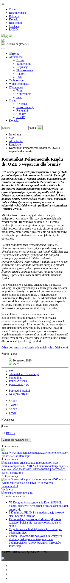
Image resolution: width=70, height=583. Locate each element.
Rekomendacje (18, 12)
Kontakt (13, 19)
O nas (12, 9)
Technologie (16, 80)
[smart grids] (14, 53)
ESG (19, 77)
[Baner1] (35, 472)
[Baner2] (35, 486)
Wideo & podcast (19, 83)
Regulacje (22, 67)
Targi (19, 90)
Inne (19, 97)
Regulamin (15, 22)
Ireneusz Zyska (18, 380)
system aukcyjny (19, 384)
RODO (13, 29)
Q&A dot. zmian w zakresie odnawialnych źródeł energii (35, 347)
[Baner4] (35, 456)
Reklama (14, 16)
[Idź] (40, 127)
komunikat (15, 377)
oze (11, 370)
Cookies (14, 26)
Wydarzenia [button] (16, 87)
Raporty (21, 73)
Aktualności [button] (16, 57)
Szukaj (33, 127)
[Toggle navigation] (2, 4)
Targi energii (23, 63)
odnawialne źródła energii (24, 374)
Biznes (20, 60)
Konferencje (23, 93)
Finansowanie (24, 70)
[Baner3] (17, 492)
